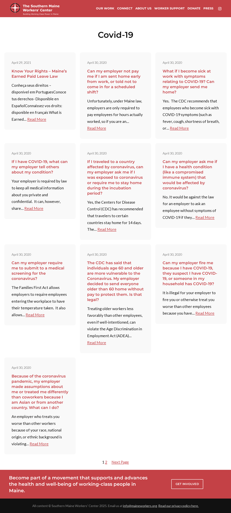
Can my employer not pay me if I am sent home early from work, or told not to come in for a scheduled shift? (113, 81)
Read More (36, 119)
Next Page (120, 462)
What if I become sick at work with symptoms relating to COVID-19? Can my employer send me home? (188, 81)
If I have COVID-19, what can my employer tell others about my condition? (40, 166)
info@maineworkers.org (140, 506)
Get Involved (187, 484)
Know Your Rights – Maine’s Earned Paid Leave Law (39, 74)
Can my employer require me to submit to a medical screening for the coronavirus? (38, 270)
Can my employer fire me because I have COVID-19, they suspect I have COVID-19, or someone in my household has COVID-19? (190, 273)
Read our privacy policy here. (178, 506)
